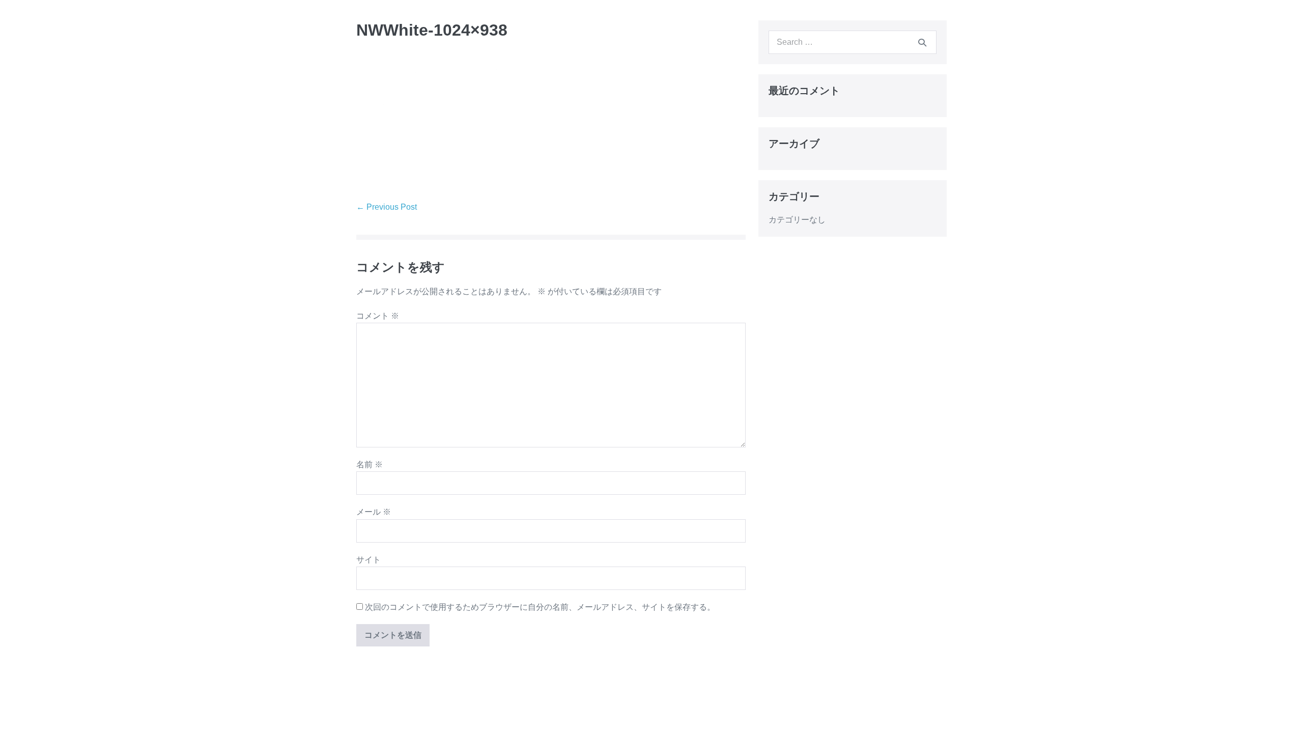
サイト (368, 559)
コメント (377, 316)
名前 (369, 464)
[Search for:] (853, 42)
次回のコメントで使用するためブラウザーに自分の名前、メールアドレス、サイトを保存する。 (540, 607)
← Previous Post (386, 207)
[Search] (922, 42)
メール (373, 512)
